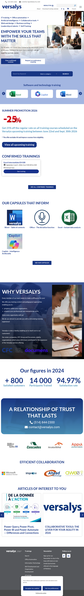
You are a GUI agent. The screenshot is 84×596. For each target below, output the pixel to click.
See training (21, 171)
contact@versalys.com (31, 2)
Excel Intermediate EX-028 (14, 163)
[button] (3, 93)
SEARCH (66, 74)
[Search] (75, 5)
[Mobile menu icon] (80, 7)
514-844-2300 (12, 2)
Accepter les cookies (32, 588)
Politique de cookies (41, 593)
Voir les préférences (51, 588)
